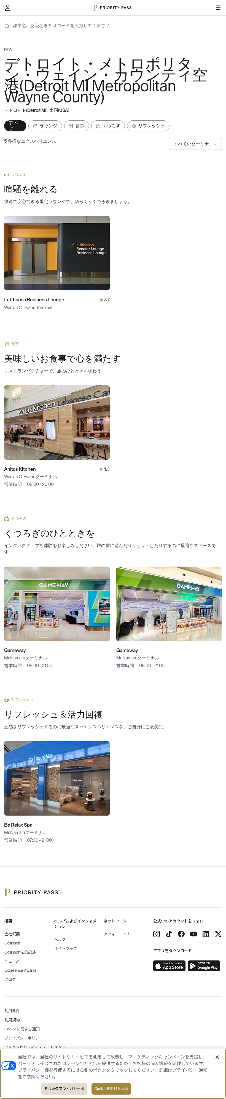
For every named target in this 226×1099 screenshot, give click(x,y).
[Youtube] (193, 934)
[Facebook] (181, 934)
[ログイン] (7, 7)
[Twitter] (218, 934)
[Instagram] (156, 934)
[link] (169, 965)
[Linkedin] (206, 934)
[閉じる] (217, 1057)
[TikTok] (169, 934)
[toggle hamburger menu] (218, 7)
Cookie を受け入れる (111, 1088)
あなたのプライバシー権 (64, 1088)
